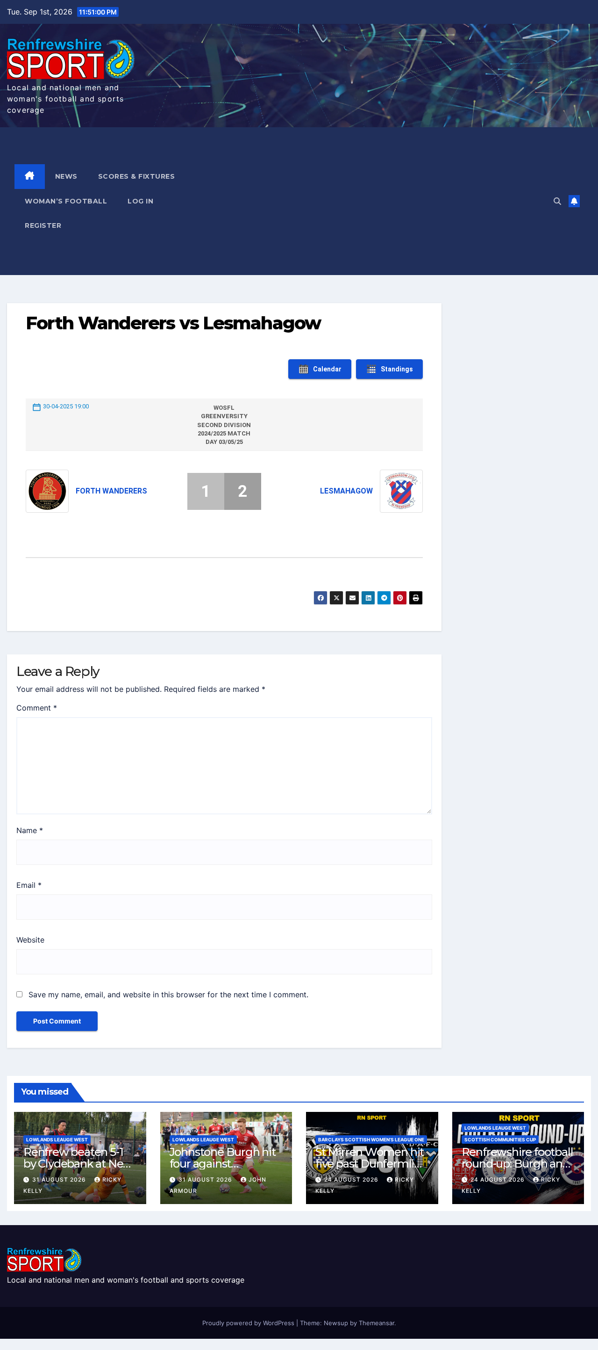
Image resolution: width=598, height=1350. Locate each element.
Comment (36, 707)
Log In (140, 201)
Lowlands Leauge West (57, 1139)
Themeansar (376, 1323)
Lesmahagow (346, 490)
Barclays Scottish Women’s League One (371, 1139)
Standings (397, 369)
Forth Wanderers (111, 490)
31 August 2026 (60, 1179)
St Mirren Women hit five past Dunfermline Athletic (371, 1163)
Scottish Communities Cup (500, 1139)
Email (29, 885)
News (66, 176)
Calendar (327, 369)
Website (30, 939)
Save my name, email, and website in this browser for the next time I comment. (168, 994)
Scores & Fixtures (136, 176)
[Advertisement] (381, 201)
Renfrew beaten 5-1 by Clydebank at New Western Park (78, 1163)
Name (29, 830)
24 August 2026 (352, 1179)
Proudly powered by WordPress (249, 1323)
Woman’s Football (66, 201)
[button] (557, 201)
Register (43, 225)
